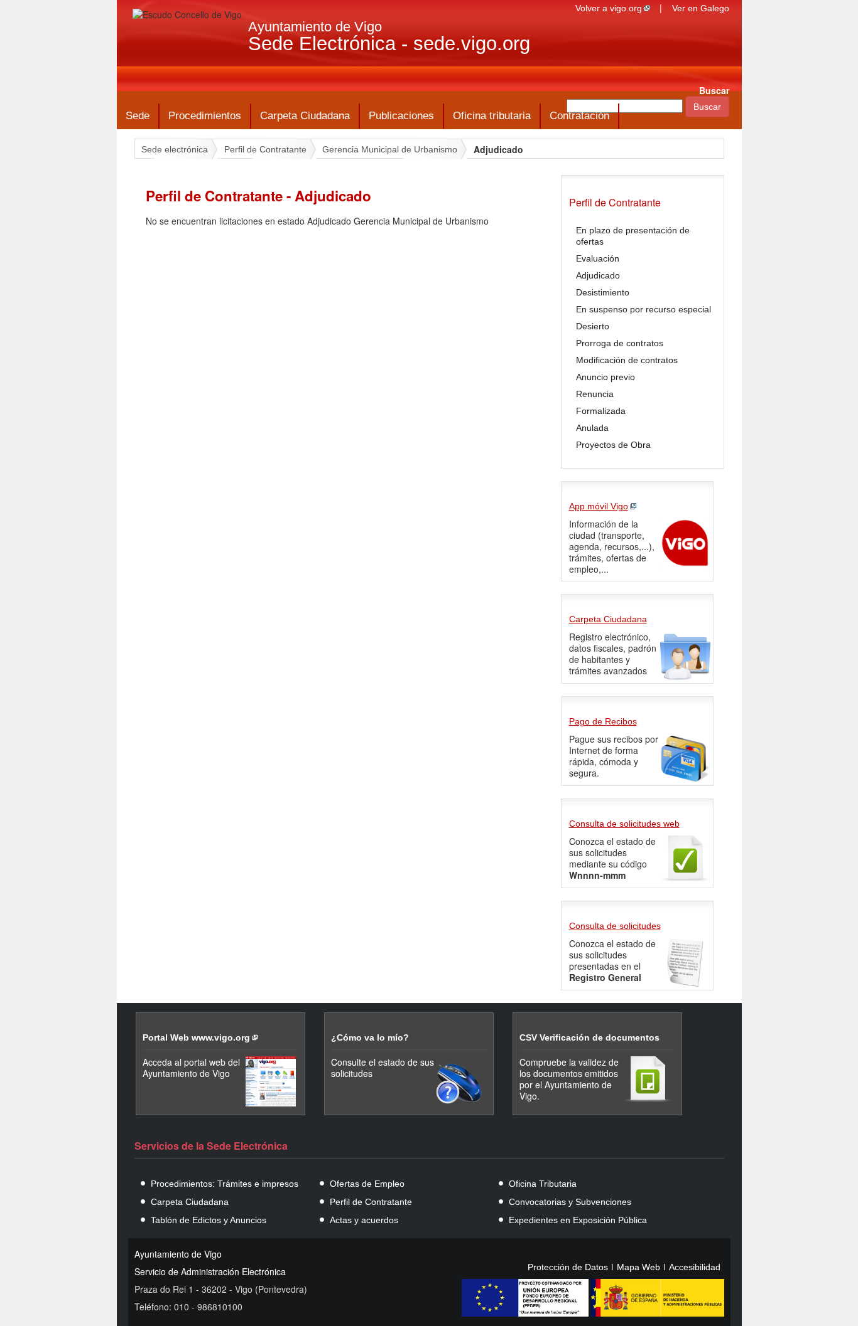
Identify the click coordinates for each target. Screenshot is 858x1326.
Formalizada (601, 411)
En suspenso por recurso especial (643, 309)
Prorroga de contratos (619, 343)
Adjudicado (598, 275)
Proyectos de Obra (613, 445)
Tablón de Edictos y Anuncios (208, 1220)
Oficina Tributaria (543, 1184)
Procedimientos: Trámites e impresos (224, 1184)
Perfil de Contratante (265, 149)
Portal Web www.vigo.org (196, 1037)
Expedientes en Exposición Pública (578, 1220)
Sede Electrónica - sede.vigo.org (389, 43)
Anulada (592, 428)
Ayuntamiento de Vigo (315, 27)
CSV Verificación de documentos (589, 1037)
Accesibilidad (694, 1267)
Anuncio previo (605, 377)
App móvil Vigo (598, 506)
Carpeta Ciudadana (305, 116)
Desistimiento (602, 292)
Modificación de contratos (627, 360)
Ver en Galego (700, 8)
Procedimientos (204, 116)
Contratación (579, 116)
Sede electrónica (174, 149)
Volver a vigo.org (608, 8)
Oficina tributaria (492, 116)
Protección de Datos (568, 1267)
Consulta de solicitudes (615, 926)
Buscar (714, 90)
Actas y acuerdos (364, 1220)
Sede (137, 116)
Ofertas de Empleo (367, 1184)
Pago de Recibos (603, 721)
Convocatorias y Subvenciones (570, 1202)
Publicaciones (401, 116)
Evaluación (597, 258)
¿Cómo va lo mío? (370, 1037)
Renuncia (595, 394)
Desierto (592, 326)
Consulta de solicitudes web (624, 824)
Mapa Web (638, 1267)
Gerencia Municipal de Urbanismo (389, 149)
